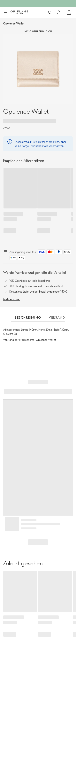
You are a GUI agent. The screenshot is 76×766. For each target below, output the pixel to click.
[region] (38, 69)
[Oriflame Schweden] (19, 12)
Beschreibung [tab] (28, 317)
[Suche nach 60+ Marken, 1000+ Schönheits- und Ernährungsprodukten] (50, 12)
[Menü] (5, 12)
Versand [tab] (57, 317)
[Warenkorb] (69, 12)
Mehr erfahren (11, 299)
